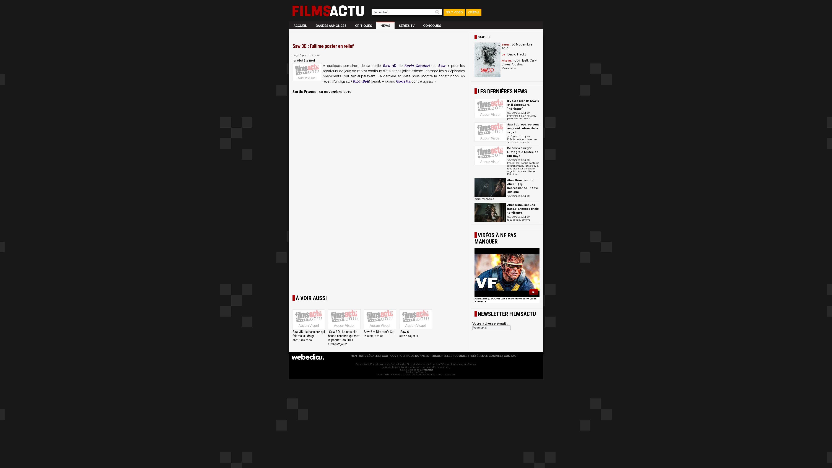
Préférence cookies (486, 356)
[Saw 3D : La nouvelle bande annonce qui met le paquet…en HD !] (344, 319)
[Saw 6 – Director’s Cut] (380, 319)
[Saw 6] (415, 319)
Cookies (460, 356)
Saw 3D (389, 66)
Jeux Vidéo (454, 12)
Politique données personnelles (425, 356)
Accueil (300, 26)
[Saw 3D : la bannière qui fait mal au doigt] (308, 319)
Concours (432, 26)
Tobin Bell (360, 81)
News (385, 26)
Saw (441, 66)
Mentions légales (365, 356)
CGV (393, 356)
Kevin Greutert (417, 66)
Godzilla (403, 81)
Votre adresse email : (490, 323)
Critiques (363, 26)
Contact (511, 356)
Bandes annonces (331, 26)
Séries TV (406, 26)
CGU (385, 356)
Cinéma (473, 12)
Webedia (428, 370)
